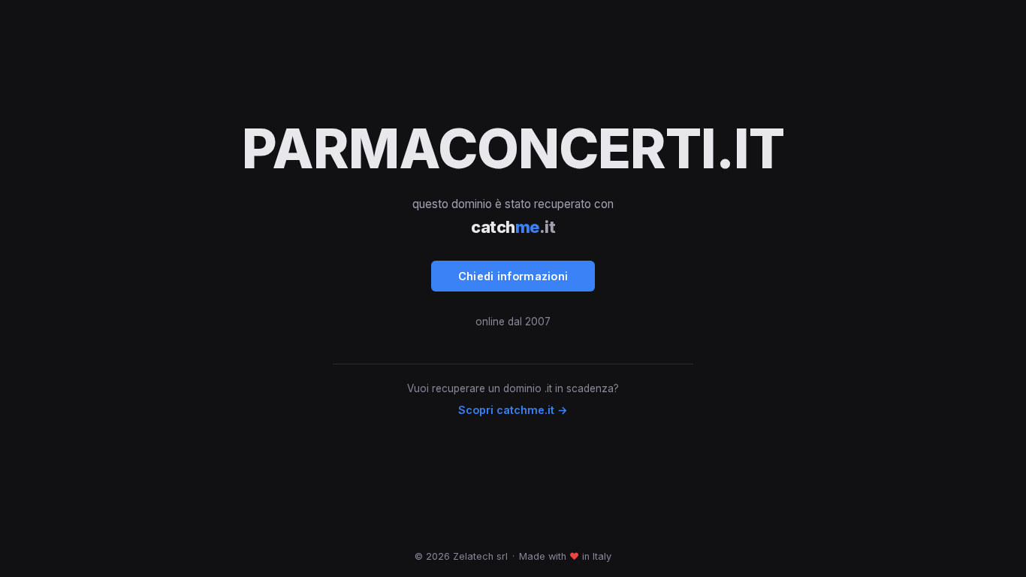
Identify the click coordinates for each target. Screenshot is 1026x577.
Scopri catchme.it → (513, 409)
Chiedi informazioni (513, 276)
